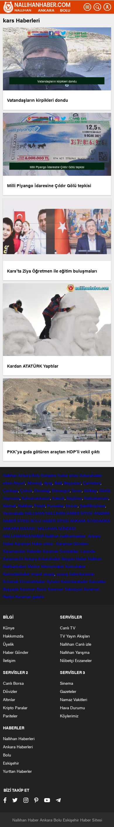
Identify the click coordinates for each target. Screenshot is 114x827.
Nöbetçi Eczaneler (76, 660)
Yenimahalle (13, 513)
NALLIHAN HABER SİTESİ (69, 513)
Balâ (58, 483)
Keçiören (74, 498)
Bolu (36, 475)
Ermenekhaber (32, 581)
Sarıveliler (97, 581)
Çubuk (26, 490)
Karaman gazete (29, 596)
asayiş (49, 574)
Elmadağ (41, 490)
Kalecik (58, 498)
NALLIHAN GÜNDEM (56, 528)
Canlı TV (67, 628)
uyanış (62, 574)
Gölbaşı (90, 490)
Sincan (71, 505)
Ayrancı (53, 581)
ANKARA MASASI (19, 528)
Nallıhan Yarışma (74, 652)
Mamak (9, 505)
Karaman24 (13, 558)
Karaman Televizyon (65, 589)
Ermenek (10, 581)
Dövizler (10, 691)
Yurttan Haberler (17, 771)
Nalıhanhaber (14, 566)
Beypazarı (72, 483)
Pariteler (10, 716)
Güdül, (104, 490)
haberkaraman (82, 574)
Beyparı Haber (74, 558)
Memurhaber (52, 566)
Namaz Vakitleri (73, 699)
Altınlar (9, 699)
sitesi (7, 483)
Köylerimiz (69, 716)
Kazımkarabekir (74, 581)
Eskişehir (49, 475)
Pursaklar (55, 505)
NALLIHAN (34, 513)
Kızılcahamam (96, 498)
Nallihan (52, 536)
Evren (77, 490)
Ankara (24, 475)
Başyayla (10, 589)
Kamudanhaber (16, 574)
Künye (8, 628)
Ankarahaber (91, 475)
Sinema (66, 683)
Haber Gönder (15, 652)
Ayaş (48, 483)
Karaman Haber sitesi (35, 543)
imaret (36, 574)
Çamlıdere (92, 483)
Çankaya (10, 490)
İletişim (9, 660)
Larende (87, 551)
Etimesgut (61, 490)
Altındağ (34, 483)
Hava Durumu (72, 707)
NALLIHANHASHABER (23, 536)
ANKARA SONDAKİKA (90, 521)
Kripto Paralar (15, 707)
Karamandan (14, 551)
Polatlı (39, 505)
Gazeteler (68, 691)
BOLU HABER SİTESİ (49, 521)
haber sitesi (68, 475)
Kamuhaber (75, 566)
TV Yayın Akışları (75, 636)
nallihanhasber (73, 536)
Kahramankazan (36, 498)
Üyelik (8, 644)
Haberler (34, 551)
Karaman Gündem (72, 543)
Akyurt (19, 483)
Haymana (11, 498)
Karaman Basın (33, 589)
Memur (33, 566)
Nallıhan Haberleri (18, 738)
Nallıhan (10, 475)
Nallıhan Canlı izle (75, 644)
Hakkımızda (13, 636)
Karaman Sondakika (61, 551)
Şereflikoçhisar (93, 505)
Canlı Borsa (13, 683)
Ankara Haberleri (18, 746)
